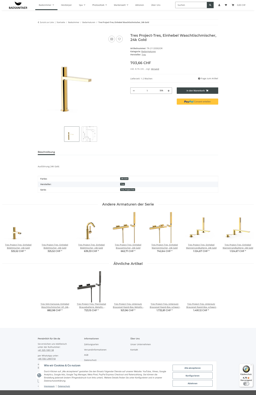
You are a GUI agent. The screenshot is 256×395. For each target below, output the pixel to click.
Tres (122, 184)
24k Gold (124, 179)
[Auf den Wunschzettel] (119, 39)
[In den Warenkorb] (40, 31)
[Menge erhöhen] (168, 91)
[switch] (246, 384)
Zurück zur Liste (47, 22)
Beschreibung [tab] (46, 152)
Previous (7, 234)
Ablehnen (192, 383)
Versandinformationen (95, 349)
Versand (155, 69)
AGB (86, 354)
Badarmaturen (148, 51)
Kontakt (134, 349)
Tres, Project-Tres (127, 190)
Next (248, 234)
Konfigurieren (193, 375)
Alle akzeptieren (192, 368)
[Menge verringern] (134, 91)
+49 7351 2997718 (47, 358)
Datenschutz (64, 386)
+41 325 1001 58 (46, 350)
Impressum (49, 386)
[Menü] (251, 365)
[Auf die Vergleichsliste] (111, 39)
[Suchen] (210, 5)
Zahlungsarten (91, 344)
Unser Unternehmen (140, 344)
